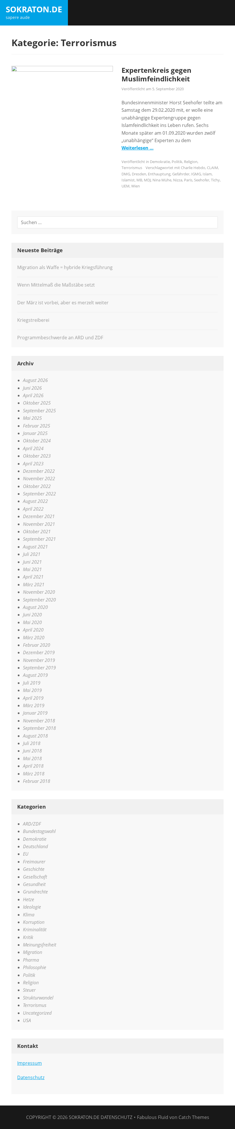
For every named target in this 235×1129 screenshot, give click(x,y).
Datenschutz (30, 1077)
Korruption (33, 922)
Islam (207, 174)
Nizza (177, 180)
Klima (28, 915)
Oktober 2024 (37, 441)
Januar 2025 (35, 433)
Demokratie (160, 161)
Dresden (139, 174)
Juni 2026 (32, 388)
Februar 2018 (36, 781)
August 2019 (35, 675)
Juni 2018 (32, 751)
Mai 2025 (32, 418)
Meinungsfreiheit (39, 945)
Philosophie (34, 967)
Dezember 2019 (39, 652)
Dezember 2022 (39, 471)
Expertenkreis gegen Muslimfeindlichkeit (156, 74)
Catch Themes (194, 1117)
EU (25, 854)
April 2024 (33, 448)
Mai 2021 (32, 569)
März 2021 (33, 584)
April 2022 (33, 509)
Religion (190, 161)
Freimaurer (34, 861)
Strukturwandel (38, 998)
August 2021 (35, 547)
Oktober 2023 (37, 456)
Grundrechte (35, 892)
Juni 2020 (32, 614)
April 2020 (33, 630)
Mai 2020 (32, 622)
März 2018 (33, 774)
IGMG (196, 174)
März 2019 (33, 705)
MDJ (147, 180)
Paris (188, 180)
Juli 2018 (31, 743)
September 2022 (39, 494)
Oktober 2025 (37, 403)
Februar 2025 (36, 426)
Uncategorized (37, 1013)
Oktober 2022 (37, 486)
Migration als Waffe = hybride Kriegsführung (65, 267)
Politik (177, 161)
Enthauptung (159, 174)
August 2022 (35, 501)
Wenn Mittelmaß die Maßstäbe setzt (56, 285)
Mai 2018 (32, 758)
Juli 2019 (31, 683)
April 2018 (33, 766)
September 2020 (39, 600)
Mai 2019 (32, 690)
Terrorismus (132, 167)
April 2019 (33, 698)
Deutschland (35, 846)
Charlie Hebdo (193, 167)
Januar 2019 (35, 713)
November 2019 (39, 660)
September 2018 (39, 728)
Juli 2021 (31, 554)
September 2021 (39, 539)
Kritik (28, 937)
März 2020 (33, 637)
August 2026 (35, 380)
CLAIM (212, 167)
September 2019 (39, 668)
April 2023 (33, 463)
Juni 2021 (32, 562)
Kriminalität (34, 929)
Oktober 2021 (37, 531)
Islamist (128, 180)
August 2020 (35, 607)
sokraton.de (34, 9)
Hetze (28, 899)
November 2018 (39, 721)
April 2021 (33, 577)
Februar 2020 (36, 645)
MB (139, 180)
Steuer (29, 990)
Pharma (31, 960)
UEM (126, 186)
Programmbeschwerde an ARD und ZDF (60, 337)
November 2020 (39, 592)
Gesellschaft (35, 877)
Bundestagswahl (39, 831)
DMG (126, 174)
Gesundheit (34, 884)
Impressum (29, 1063)
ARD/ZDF (32, 824)
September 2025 (39, 410)
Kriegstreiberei (33, 320)
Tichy (215, 180)
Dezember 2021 (39, 516)
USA (27, 1020)
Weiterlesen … (138, 148)
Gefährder (180, 174)
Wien (135, 186)
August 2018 (35, 736)
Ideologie (32, 907)
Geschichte (33, 869)
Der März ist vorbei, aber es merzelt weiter (63, 302)
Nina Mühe (161, 180)
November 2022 (39, 478)
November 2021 (39, 524)
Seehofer (201, 180)
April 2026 (33, 395)
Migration (32, 952)
